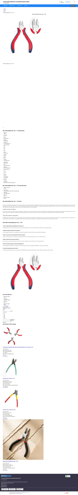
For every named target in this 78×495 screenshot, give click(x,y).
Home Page (5, 5)
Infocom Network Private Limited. (18, 493)
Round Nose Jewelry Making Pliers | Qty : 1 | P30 (10, 461)
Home (4, 8)
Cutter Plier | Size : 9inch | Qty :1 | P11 (9, 378)
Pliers (4, 11)
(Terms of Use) (27, 492)
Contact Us (26, 5)
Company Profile (12, 5)
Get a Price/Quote (5, 356)
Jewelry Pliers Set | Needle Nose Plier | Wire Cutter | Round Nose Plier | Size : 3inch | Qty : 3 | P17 (18, 347)
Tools (4, 10)
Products (5, 9)
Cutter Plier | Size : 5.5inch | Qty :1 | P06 (9, 409)
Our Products (19, 5)
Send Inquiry (73, 5)
